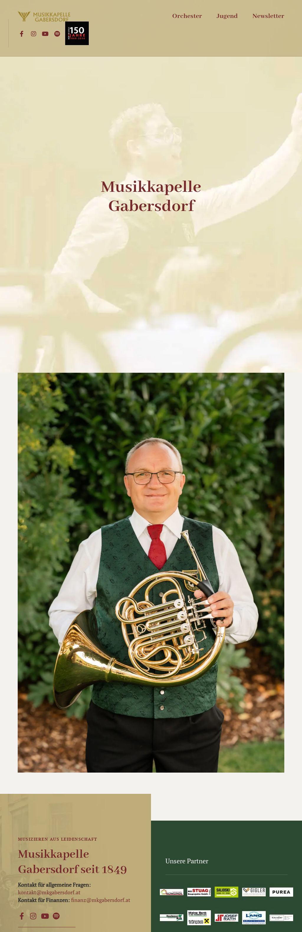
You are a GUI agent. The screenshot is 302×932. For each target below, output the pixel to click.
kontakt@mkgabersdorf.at (49, 892)
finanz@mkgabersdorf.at (100, 899)
